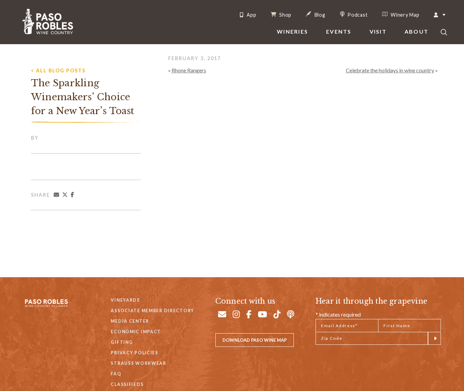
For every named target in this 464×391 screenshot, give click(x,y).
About (416, 31)
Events (338, 31)
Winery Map (404, 14)
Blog (319, 14)
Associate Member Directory (152, 310)
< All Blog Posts (58, 70)
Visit (378, 31)
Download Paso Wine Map (254, 340)
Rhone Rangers (189, 70)
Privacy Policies (134, 353)
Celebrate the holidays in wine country (390, 70)
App (250, 15)
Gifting (122, 342)
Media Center (130, 321)
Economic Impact (136, 332)
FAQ (116, 374)
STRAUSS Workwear (138, 363)
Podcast (357, 14)
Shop (284, 14)
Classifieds (127, 384)
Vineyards (125, 300)
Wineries (292, 31)
